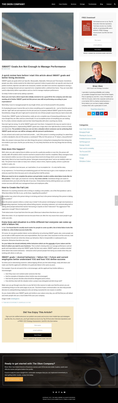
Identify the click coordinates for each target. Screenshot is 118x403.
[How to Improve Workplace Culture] (1, 201)
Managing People (84, 132)
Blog (101, 4)
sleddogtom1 (15, 299)
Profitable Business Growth (87, 138)
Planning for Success (85, 135)
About (53, 4)
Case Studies (63, 4)
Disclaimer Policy (57, 399)
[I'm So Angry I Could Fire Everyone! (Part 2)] (116, 201)
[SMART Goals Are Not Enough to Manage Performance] (38, 36)
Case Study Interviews (86, 129)
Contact (109, 4)
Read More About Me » (98, 109)
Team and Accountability (10, 302)
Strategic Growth (84, 145)
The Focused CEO (85, 151)
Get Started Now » (14, 379)
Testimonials (92, 4)
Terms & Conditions (69, 399)
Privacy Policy (47, 399)
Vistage (82, 4)
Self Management (84, 142)
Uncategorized (83, 155)
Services (73, 4)
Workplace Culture (25, 302)
